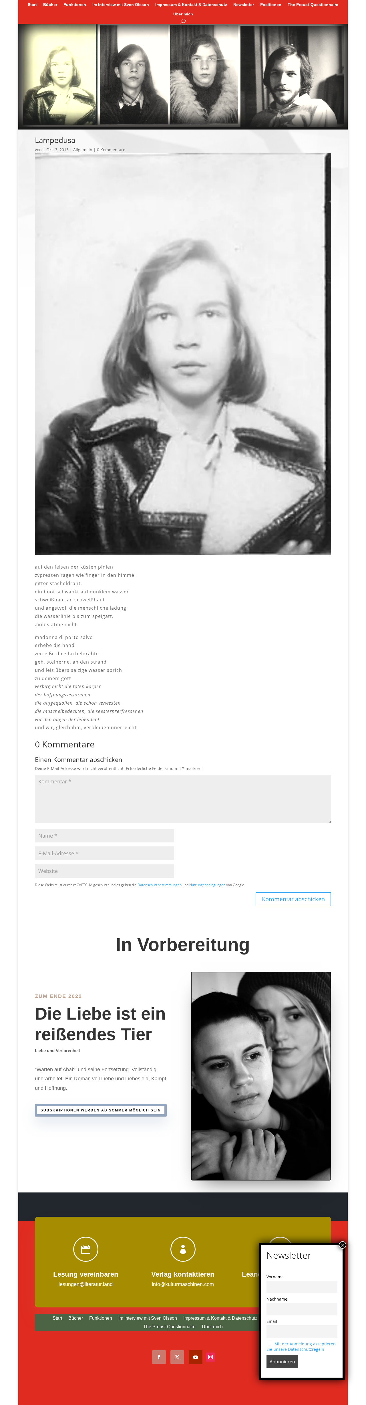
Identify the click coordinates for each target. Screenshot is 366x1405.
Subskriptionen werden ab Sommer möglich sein (101, 1110)
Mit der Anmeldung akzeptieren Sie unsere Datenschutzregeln (301, 1346)
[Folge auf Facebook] (159, 1357)
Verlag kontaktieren (182, 1274)
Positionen (270, 4)
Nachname (276, 1299)
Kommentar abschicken (293, 899)
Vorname (275, 1276)
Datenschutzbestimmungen (160, 884)
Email (271, 1321)
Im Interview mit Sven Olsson (120, 4)
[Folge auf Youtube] (195, 1357)
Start (32, 4)
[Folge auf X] (177, 1357)
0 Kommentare (111, 149)
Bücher (50, 4)
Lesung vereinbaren (85, 1274)
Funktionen (74, 4)
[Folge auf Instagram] (210, 1357)
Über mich (183, 14)
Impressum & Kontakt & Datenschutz (191, 4)
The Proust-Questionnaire (313, 4)
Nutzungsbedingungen (207, 884)
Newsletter (243, 4)
